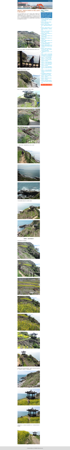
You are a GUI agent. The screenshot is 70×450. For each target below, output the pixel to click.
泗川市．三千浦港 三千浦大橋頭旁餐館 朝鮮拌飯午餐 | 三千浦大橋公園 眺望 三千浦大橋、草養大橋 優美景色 (46, 55)
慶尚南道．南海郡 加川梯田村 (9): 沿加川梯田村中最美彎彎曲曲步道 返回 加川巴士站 (46, 45)
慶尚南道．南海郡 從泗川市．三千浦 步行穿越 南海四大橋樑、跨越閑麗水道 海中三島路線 (46, 19)
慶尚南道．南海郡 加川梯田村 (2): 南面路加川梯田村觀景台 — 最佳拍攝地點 (46, 28)
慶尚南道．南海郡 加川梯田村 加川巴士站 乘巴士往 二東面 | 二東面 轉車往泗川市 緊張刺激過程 (46, 49)
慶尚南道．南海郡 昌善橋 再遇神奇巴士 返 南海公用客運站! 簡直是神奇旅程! (46, 81)
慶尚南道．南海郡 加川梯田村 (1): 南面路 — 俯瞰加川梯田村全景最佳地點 (46, 25)
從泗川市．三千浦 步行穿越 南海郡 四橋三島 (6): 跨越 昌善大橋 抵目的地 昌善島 (46, 71)
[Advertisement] (29, 25)
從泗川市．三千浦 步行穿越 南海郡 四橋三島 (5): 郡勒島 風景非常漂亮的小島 (46, 67)
